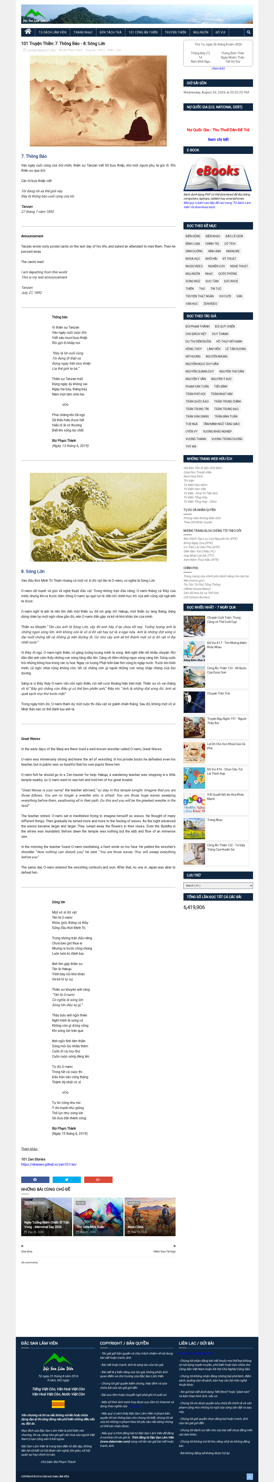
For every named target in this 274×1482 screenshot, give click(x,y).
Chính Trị (134, 1202)
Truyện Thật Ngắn (200, 296)
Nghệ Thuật (239, 266)
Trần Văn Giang (197, 416)
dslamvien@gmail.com (197, 1353)
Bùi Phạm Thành (73, 50)
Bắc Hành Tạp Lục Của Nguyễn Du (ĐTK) (210, 538)
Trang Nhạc (83, 32)
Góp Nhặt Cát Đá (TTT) (198, 555)
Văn (239, 296)
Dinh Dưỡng (194, 251)
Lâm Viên (213, 349)
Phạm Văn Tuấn (197, 386)
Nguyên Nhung (217, 356)
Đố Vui (220, 32)
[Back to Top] (250, 1476)
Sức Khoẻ (231, 281)
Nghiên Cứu (216, 266)
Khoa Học (193, 258)
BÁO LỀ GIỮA (234, 236)
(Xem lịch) (218, 68)
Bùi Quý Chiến (225, 326)
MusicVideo (194, 266)
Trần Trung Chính (227, 401)
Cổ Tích (229, 243)
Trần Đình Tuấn (225, 416)
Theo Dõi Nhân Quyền (197, 522)
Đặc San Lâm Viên (58, 1476)
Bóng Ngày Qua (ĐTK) (198, 543)
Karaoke (233, 251)
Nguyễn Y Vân (196, 379)
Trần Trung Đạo (226, 409)
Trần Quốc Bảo (197, 401)
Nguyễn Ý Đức (221, 379)
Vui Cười (225, 296)
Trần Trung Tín (197, 409)
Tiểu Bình (220, 386)
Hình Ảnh (214, 251)
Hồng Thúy (194, 349)
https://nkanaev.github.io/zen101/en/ (49, 1164)
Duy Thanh (220, 334)
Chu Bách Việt (196, 334)
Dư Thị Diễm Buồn (198, 341)
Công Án (91, 50)
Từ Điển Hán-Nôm (195, 485)
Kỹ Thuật (229, 258)
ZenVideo (210, 303)
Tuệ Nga (192, 424)
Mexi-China (135, 1227)
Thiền (111, 50)
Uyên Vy (192, 431)
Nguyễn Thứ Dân (231, 371)
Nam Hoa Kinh (193, 476)
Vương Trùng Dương (227, 439)
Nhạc (209, 273)
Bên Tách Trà (111, 32)
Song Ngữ (193, 281)
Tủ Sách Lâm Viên (52, 32)
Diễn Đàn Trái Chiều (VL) (199, 551)
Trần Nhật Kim (221, 394)
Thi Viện (188, 480)
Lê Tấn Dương (236, 349)
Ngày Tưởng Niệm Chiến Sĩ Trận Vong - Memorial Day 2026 (47, 1224)
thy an (80, 1202)
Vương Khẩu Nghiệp (217, 431)
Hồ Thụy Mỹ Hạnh (229, 341)
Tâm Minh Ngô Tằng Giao (221, 424)
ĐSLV (102, 50)
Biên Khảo (213, 236)
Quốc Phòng (227, 273)
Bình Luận (193, 243)
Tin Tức (216, 288)
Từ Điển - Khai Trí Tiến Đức (200, 493)
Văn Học (192, 303)
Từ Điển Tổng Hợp (195, 497)
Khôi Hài (211, 258)
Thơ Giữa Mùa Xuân (90, 1227)
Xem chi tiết (218, 139)
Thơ (118, 50)
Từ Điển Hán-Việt (194, 489)
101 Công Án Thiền (143, 32)
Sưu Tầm (212, 281)
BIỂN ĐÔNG (193, 236)
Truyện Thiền (175, 32)
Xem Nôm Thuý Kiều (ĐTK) (201, 559)
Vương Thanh (196, 439)
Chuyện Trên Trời (218, 693)
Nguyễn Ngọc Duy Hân (202, 364)
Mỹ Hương (193, 356)
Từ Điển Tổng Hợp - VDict (199, 501)
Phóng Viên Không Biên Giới (201, 518)
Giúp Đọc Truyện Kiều (197, 472)
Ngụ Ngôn (200, 32)
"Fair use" (134, 1406)
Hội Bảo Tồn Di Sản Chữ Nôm (202, 468)
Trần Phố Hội (196, 394)
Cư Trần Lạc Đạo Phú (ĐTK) (201, 547)
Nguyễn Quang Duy (200, 371)
